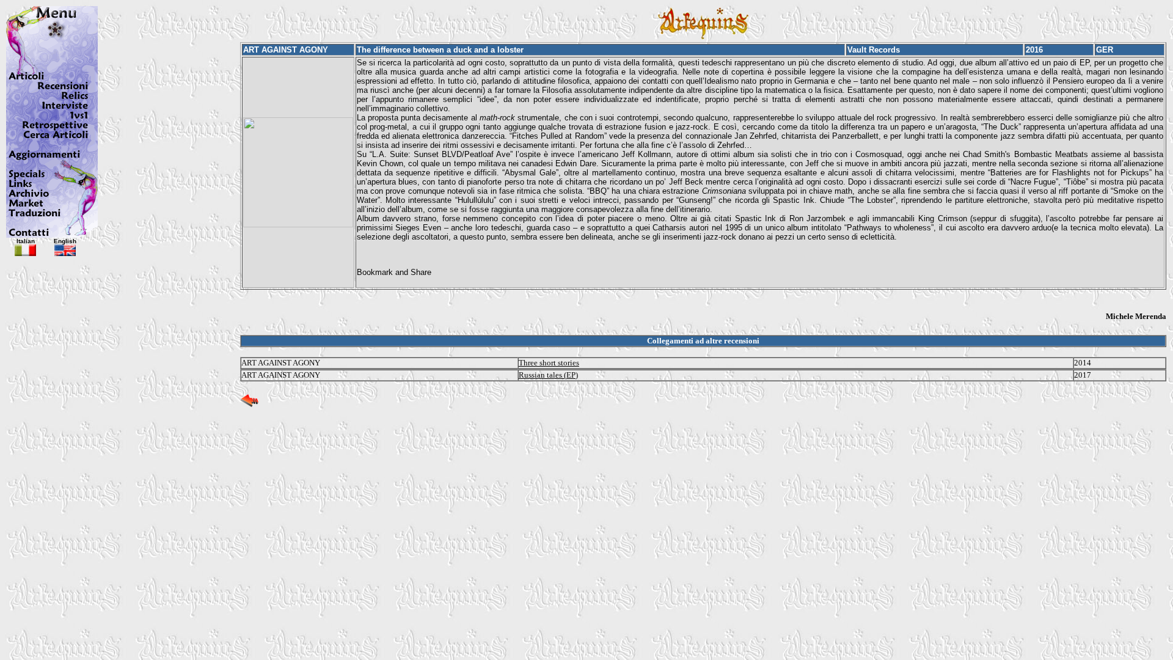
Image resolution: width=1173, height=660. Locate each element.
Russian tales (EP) (548, 375)
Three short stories (549, 362)
